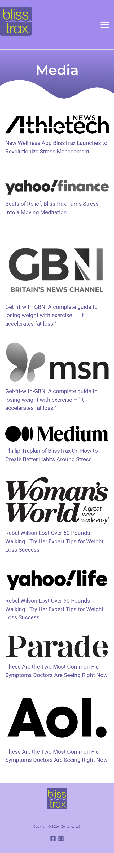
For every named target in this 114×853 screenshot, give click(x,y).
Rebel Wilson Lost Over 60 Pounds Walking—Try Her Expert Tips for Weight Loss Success (54, 541)
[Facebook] (53, 838)
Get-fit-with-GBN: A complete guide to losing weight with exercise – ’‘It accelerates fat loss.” (51, 315)
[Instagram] (61, 838)
